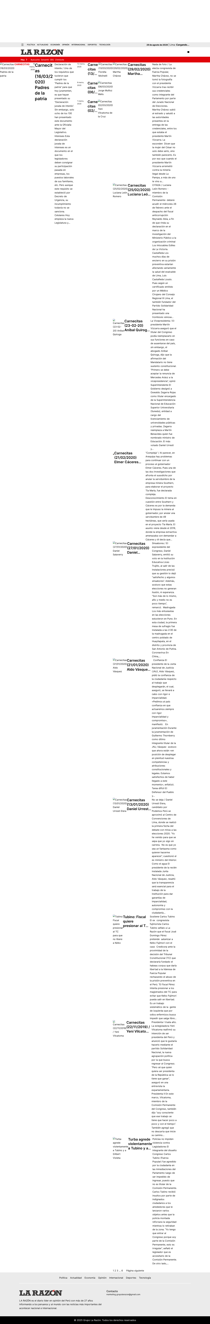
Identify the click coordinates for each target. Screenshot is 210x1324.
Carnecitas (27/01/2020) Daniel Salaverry (138, 548)
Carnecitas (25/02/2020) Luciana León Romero (139, 190)
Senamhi (45, 59)
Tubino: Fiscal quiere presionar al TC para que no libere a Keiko (135, 921)
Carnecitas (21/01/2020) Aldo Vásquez (138, 664)
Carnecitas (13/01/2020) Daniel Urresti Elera (138, 804)
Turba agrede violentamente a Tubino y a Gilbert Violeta (140, 1144)
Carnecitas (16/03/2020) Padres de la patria (44, 82)
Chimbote (59, 59)
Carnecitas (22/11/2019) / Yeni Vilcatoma (138, 1026)
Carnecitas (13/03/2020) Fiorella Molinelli (93, 69)
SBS (52, 59)
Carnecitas (21, 64)
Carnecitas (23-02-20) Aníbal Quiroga (136, 325)
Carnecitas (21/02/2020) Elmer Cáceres (126, 457)
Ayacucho (35, 59)
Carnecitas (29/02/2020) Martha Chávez (139, 69)
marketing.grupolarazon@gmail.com (123, 1294)
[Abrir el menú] (22, 44)
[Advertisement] (105, 21)
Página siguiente (135, 1270)
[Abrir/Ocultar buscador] (188, 52)
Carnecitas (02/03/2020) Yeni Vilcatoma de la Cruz (93, 106)
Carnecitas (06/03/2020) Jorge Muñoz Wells (93, 87)
